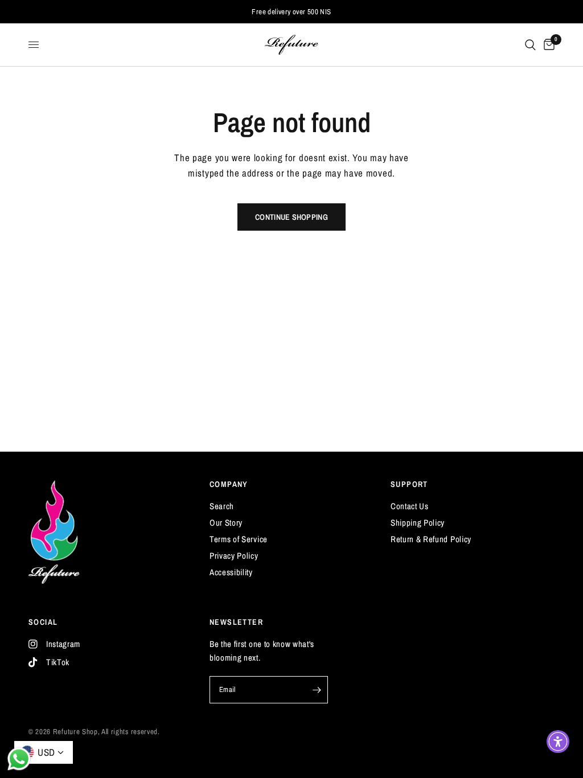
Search (222, 506)
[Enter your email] (316, 689)
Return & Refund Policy (431, 539)
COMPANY (229, 484)
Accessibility (231, 572)
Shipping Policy (418, 523)
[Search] (530, 44)
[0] (547, 44)
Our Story (226, 523)
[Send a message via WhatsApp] (19, 759)
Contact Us (410, 506)
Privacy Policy (234, 556)
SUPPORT (409, 484)
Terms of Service (239, 539)
